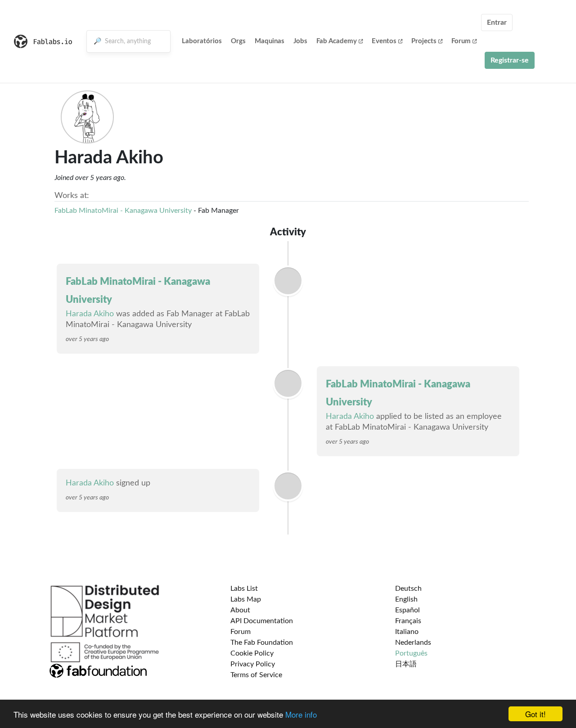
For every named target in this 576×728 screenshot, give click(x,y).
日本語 (406, 664)
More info (301, 714)
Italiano (406, 631)
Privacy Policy (252, 664)
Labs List (244, 588)
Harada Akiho (90, 314)
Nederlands (413, 642)
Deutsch (408, 588)
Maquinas (269, 41)
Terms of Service (256, 675)
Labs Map (245, 599)
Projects (423, 41)
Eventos (384, 41)
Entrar (497, 22)
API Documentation (261, 621)
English (406, 599)
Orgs (238, 41)
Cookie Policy (252, 653)
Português (411, 653)
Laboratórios (202, 41)
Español (407, 610)
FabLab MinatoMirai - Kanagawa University (123, 210)
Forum (461, 41)
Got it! (535, 713)
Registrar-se (509, 60)
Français (408, 621)
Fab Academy (336, 41)
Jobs (300, 41)
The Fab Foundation (261, 642)
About (240, 610)
